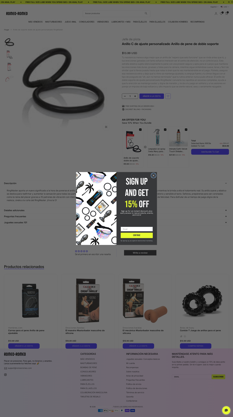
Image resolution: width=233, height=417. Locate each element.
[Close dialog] (153, 175)
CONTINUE (136, 235)
